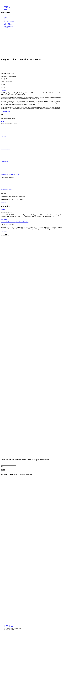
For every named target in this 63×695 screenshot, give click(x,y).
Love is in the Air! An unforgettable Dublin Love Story (15, 222)
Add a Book (7, 23)
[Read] (5, 70)
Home (5, 15)
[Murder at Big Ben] (5, 146)
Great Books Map (8, 26)
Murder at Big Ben (5, 149)
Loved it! (3, 209)
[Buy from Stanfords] (40, 622)
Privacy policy (7, 625)
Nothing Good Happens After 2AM (10, 174)
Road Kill (3, 136)
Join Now (3, 54)
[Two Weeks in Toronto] (5, 187)
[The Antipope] (5, 159)
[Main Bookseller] (31, 491)
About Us (3, 202)
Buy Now (3, 90)
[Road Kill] (5, 133)
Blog (5, 20)
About (5, 17)
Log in (2, 121)
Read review (4, 219)
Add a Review (7, 24)
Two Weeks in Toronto (7, 189)
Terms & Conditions (9, 627)
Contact (6, 27)
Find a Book (7, 18)
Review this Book (5, 111)
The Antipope (4, 161)
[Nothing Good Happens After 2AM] (5, 171)
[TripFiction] (8, 3)
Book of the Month (9, 21)
